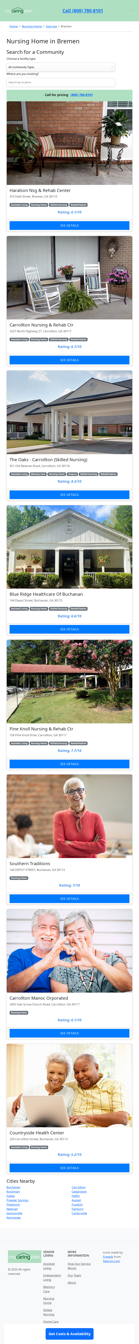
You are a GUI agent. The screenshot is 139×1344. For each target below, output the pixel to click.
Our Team (74, 1275)
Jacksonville (14, 1213)
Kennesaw (14, 1218)
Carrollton (79, 1187)
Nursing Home (32, 26)
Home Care (51, 1322)
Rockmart (13, 1192)
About (72, 1283)
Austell (76, 1200)
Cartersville (79, 1213)
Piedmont (13, 1205)
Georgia (51, 26)
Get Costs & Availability (69, 1333)
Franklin (77, 1205)
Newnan (12, 1209)
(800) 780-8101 (82, 95)
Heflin (76, 1196)
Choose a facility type (21, 59)
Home (13, 26)
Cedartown (79, 1192)
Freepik (108, 1257)
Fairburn (77, 1209)
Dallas (11, 1196)
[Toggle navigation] (132, 11)
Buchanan (13, 1187)
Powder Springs (17, 1200)
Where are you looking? (23, 74)
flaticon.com (111, 1261)
